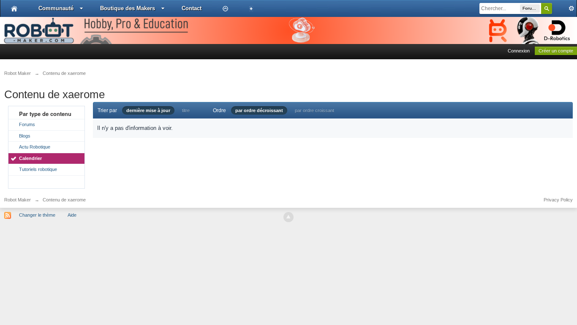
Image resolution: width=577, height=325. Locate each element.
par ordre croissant (314, 110)
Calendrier (30, 158)
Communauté (55, 8)
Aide (72, 215)
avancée (564, 8)
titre (186, 110)
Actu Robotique (34, 146)
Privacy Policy (558, 199)
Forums (27, 124)
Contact (191, 8)
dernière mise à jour (148, 110)
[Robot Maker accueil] (14, 8)
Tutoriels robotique (38, 169)
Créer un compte (556, 50)
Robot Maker (17, 199)
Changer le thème (37, 215)
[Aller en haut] (288, 217)
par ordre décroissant (259, 110)
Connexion (519, 50)
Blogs (24, 135)
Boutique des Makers (127, 8)
